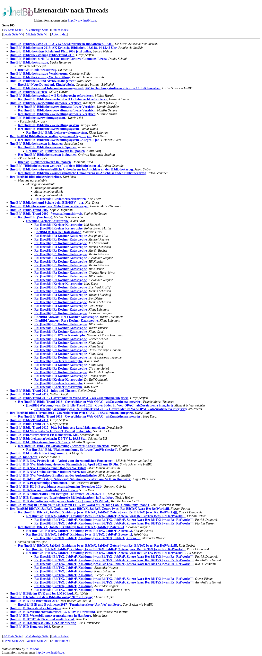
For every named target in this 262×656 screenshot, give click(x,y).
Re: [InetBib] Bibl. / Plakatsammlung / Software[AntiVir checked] (63, 446)
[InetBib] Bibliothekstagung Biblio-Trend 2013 (42, 55)
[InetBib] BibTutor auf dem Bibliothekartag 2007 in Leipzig (51, 597)
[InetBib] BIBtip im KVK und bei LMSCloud (41, 593)
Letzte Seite (13, 34)
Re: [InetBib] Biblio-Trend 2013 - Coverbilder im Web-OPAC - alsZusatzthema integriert (79, 401)
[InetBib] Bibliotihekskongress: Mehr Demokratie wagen (49, 206)
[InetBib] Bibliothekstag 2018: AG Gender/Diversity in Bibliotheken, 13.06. (61, 44)
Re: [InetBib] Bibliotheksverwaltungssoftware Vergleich (56, 106)
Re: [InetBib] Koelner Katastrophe (58, 224)
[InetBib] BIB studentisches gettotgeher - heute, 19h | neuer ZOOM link (59, 501)
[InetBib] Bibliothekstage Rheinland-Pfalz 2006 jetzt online (50, 51)
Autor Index (59, 34)
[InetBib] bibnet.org (23, 457)
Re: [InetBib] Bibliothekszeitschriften (35, 176)
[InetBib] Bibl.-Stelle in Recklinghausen (37, 453)
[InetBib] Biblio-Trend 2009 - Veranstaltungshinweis (46, 213)
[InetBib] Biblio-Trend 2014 (29, 420)
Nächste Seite (36, 34)
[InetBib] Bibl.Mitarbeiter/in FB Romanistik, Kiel (44, 435)
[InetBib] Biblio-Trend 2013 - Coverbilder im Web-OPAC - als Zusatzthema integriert (69, 398)
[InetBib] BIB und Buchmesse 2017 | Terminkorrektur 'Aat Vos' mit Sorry (69, 604)
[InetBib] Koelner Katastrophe (47, 221)
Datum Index (59, 30)
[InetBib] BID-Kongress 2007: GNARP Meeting (43, 623)
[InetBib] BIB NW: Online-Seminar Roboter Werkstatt (48, 468)
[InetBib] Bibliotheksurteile (28, 92)
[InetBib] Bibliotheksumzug (29, 62)
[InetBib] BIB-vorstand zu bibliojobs (35, 608)
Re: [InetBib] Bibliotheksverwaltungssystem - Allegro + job (50, 136)
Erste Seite (12, 30)
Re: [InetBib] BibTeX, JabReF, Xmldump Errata (68, 589)
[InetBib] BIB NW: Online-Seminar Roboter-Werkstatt (48, 471)
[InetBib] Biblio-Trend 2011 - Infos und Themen (43, 390)
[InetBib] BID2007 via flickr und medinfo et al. (42, 619)
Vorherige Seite (37, 30)
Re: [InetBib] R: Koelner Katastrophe (60, 235)
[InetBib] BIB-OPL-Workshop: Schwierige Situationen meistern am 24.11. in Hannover (70, 479)
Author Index (60, 640)
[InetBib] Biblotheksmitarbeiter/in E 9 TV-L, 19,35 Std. (48, 438)
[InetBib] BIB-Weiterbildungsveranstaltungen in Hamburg (50, 615)
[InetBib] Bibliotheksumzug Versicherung (39, 73)
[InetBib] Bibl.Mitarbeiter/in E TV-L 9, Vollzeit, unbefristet (50, 431)
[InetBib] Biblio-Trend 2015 (29, 424)
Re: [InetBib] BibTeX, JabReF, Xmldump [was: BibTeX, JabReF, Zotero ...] (71, 527)
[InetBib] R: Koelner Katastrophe (57, 232)
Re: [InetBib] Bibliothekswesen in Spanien (47, 147)
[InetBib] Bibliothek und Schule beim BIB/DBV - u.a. (47, 202)
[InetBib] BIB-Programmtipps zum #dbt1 (38, 483)
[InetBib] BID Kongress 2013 (30, 626)
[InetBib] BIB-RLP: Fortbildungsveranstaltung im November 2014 (56, 486)
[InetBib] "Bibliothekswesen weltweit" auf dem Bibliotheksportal (55, 165)
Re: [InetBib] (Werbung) (35, 217)
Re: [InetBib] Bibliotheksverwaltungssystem (48, 125)
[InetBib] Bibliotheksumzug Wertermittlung (40, 77)
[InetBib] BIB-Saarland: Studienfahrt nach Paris (44, 490)
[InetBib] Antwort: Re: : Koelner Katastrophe (66, 317)
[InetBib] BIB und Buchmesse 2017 (34, 601)
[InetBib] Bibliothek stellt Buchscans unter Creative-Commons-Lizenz (58, 58)
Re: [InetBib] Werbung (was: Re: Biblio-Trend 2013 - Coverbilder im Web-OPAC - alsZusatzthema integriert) (110, 409)
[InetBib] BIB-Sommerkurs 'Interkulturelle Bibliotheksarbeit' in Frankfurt (62, 497)
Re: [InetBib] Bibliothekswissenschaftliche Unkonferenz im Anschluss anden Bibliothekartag (82, 173)
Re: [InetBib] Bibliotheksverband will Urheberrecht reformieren (62, 99)
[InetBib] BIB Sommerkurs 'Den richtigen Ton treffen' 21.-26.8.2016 (57, 494)
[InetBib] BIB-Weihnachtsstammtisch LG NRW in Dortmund (52, 612)
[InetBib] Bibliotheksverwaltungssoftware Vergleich (45, 103)
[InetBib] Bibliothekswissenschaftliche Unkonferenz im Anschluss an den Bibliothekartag (71, 169)
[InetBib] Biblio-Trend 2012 (29, 394)
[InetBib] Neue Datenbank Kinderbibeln (46, 84)
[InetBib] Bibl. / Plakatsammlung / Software (40, 442)
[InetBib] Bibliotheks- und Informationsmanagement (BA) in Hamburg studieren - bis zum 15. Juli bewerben (85, 88)
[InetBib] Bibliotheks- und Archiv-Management (43, 81)
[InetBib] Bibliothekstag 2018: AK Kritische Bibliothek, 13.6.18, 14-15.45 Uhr (63, 47)
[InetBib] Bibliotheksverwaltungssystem (37, 117)
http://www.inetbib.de (82, 20)
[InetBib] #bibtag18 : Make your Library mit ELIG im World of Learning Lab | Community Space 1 (79, 505)
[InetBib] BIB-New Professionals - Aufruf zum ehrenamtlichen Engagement (62, 460)
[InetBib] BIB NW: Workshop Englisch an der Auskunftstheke (53, 475)
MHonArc (32, 648)
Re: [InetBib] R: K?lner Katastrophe (59, 335)
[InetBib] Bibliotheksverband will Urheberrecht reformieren (51, 95)
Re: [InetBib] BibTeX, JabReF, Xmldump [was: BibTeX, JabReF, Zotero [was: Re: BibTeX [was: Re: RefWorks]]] (89, 508)
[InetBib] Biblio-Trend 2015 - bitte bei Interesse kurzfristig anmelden (57, 427)
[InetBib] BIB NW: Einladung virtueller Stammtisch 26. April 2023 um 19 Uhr (64, 464)
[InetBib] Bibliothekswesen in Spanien (36, 143)
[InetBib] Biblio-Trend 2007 (29, 210)
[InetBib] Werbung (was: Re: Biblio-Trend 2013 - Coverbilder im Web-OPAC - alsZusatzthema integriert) (99, 405)
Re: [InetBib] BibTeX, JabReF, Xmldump (63, 567)
